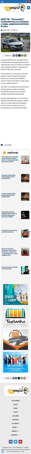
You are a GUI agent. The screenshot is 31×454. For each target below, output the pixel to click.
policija (9, 145)
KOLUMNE (15, 416)
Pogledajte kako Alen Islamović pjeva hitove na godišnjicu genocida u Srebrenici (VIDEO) (9, 214)
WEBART (14, 431)
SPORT (15, 412)
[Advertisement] (15, 125)
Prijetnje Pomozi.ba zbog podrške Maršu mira (9, 231)
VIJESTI (15, 404)
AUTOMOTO (15, 423)
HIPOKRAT (14, 435)
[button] (2, 1)
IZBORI (15, 408)
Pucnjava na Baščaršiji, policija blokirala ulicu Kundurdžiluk (8, 176)
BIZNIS (14, 427)
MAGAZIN (15, 420)
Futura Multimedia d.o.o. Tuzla (16, 451)
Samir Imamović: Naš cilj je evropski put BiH (10, 268)
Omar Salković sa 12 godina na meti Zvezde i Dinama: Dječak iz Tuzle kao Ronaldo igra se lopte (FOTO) (10, 159)
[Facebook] (26, 1)
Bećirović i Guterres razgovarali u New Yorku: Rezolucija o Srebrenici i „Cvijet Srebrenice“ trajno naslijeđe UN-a (9, 252)
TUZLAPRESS (15, 400)
